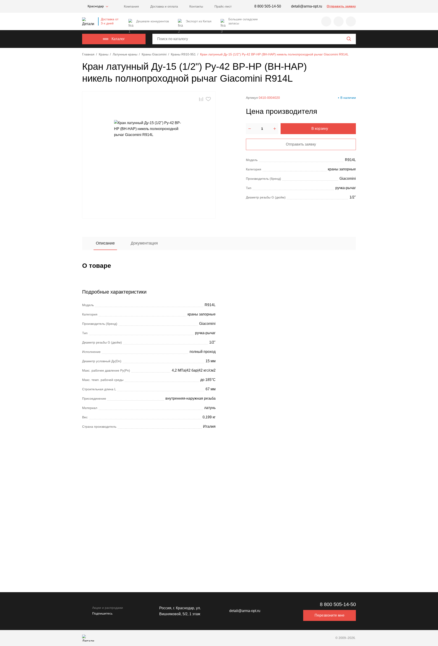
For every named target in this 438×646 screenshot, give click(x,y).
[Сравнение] (339, 21)
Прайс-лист (223, 6)
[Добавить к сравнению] (201, 99)
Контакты (196, 6)
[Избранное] (326, 21)
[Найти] (348, 38)
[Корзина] (351, 21)
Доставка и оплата (164, 6)
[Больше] (274, 128)
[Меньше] (249, 128)
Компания (131, 6)
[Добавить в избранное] (208, 99)
